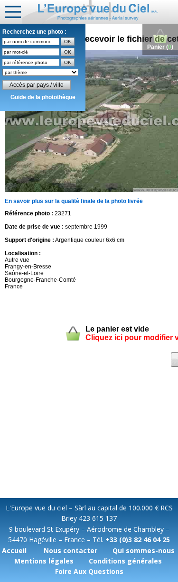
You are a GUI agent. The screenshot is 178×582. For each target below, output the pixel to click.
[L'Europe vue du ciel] (100, 12)
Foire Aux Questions (89, 571)
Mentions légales (44, 560)
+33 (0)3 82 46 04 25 (137, 539)
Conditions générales (125, 560)
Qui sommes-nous (143, 550)
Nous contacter (70, 550)
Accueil (14, 550)
